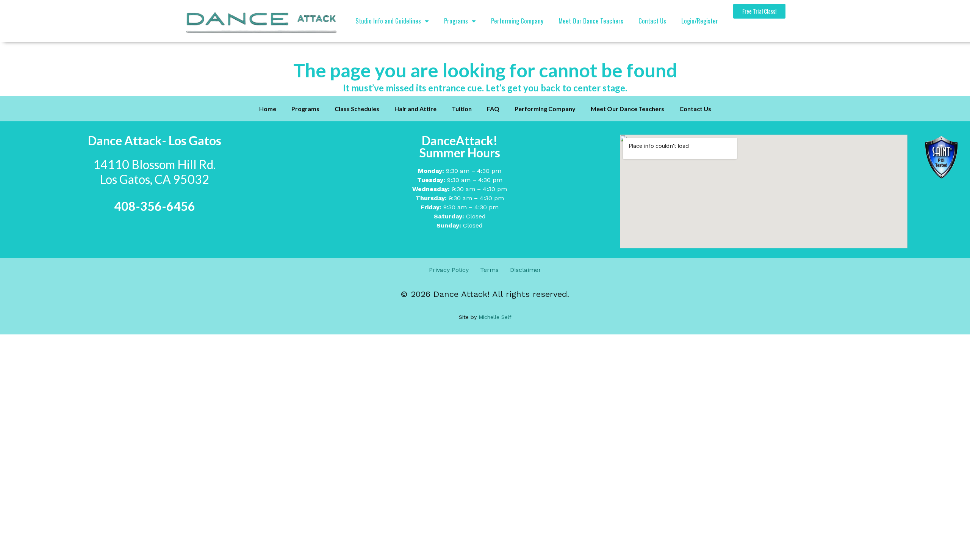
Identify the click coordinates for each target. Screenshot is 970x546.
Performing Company (517, 20)
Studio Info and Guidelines (388, 20)
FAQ (493, 108)
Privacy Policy (449, 269)
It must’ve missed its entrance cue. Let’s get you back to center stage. (485, 87)
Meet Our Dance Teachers (591, 20)
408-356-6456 (154, 206)
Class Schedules (357, 108)
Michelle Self (494, 317)
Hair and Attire (415, 108)
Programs (456, 20)
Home (267, 108)
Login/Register (699, 20)
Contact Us (652, 20)
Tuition (462, 108)
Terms (489, 269)
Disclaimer (525, 269)
